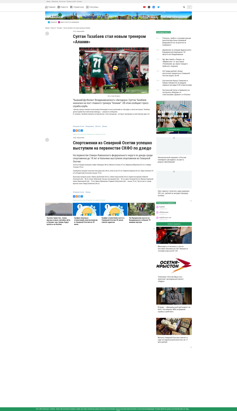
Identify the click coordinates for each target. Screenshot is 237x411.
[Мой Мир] (82, 130)
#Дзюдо (88, 192)
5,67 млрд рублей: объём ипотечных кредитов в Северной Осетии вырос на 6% (176, 73)
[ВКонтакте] (74, 130)
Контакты (79, 1)
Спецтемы (93, 7)
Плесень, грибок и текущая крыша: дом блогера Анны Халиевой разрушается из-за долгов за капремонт (176, 41)
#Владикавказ (89, 126)
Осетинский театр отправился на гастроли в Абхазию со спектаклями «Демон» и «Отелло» (176, 92)
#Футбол (98, 126)
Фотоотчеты (62, 1)
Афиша (48, 1)
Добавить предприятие (174, 224)
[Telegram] (79, 130)
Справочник (78, 7)
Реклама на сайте (71, 1)
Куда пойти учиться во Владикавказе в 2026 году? (173, 115)
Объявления (54, 1)
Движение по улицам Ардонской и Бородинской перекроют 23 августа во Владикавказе (176, 52)
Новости (64, 7)
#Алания (104, 126)
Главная (51, 7)
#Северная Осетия (78, 126)
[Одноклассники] (77, 130)
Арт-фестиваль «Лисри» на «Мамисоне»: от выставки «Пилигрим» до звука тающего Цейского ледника (175, 62)
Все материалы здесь (174, 129)
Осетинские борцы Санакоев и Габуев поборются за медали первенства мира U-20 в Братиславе (177, 82)
